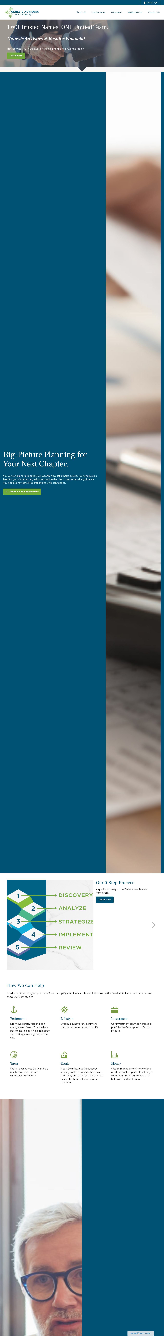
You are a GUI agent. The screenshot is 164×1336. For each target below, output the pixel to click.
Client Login (152, 2)
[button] (81, 12)
